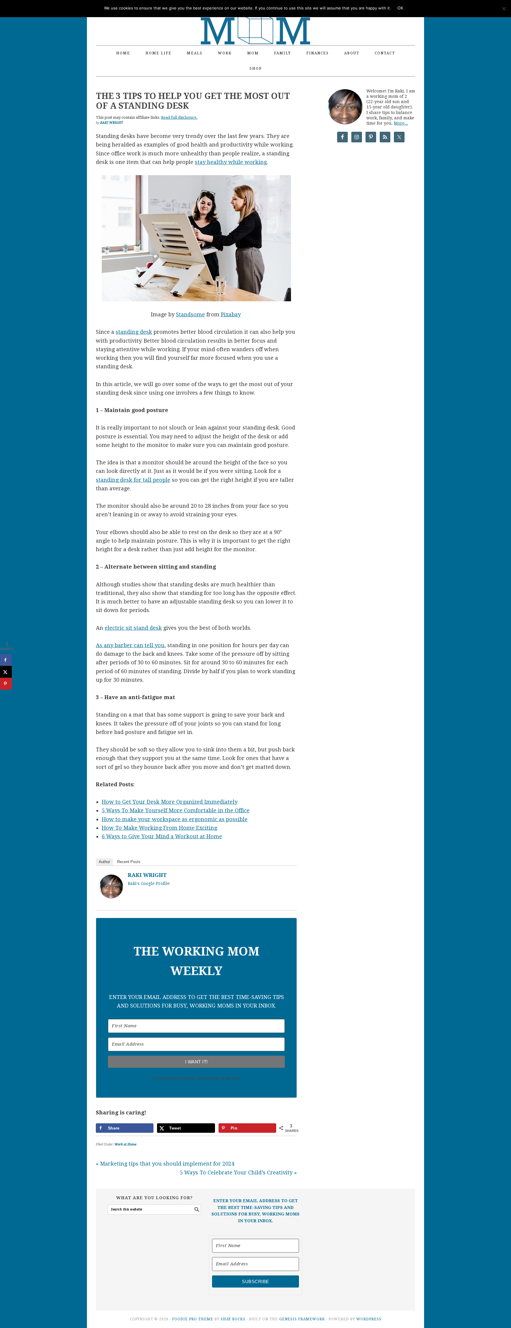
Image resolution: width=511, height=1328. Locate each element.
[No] (504, 9)
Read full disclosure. (179, 117)
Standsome (190, 314)
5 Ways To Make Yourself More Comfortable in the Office (176, 810)
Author (104, 862)
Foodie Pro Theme (192, 1319)
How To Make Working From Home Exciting (159, 828)
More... (401, 123)
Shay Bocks (233, 1319)
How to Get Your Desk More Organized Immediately (169, 802)
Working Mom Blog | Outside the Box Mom (255, 19)
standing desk (134, 332)
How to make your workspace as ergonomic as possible (175, 819)
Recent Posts (128, 862)
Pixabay (231, 314)
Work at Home (125, 1144)
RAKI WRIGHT (147, 875)
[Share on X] (6, 672)
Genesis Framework (302, 1319)
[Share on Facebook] (6, 660)
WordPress (368, 1319)
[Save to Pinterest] (6, 683)
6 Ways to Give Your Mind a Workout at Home (162, 836)
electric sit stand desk (133, 628)
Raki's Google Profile (149, 883)
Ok (400, 8)
